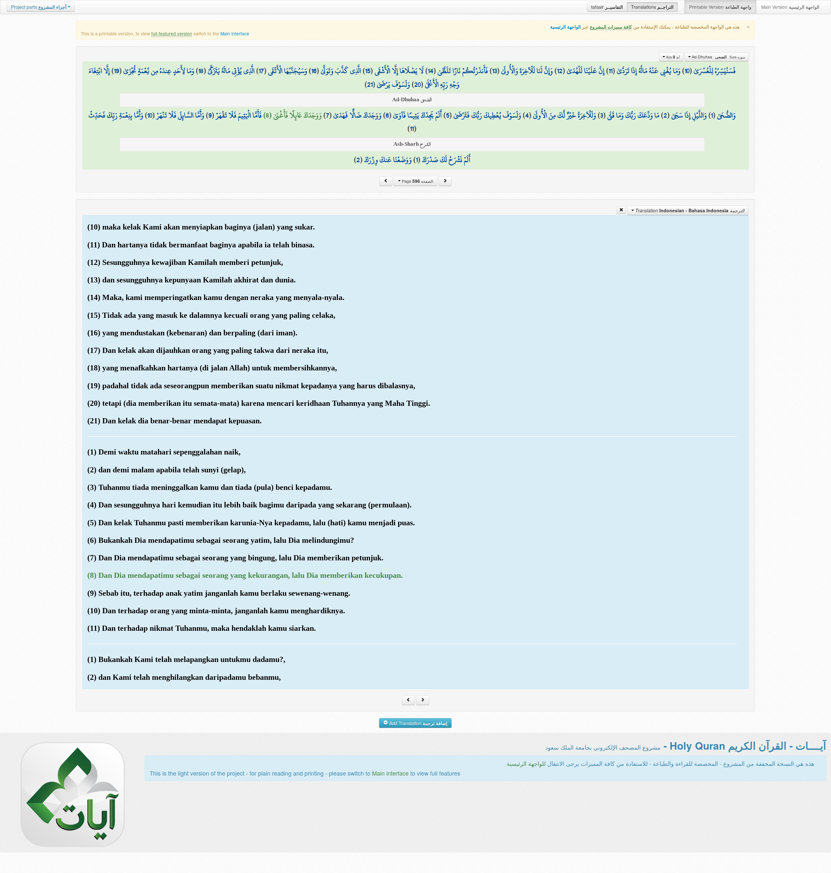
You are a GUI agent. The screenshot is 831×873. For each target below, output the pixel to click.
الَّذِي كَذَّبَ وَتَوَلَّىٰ (341, 71)
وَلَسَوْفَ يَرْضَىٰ (393, 84)
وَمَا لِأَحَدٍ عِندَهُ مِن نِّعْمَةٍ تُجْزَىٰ (158, 71)
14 (430, 71)
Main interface (234, 33)
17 (261, 71)
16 (313, 71)
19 (116, 71)
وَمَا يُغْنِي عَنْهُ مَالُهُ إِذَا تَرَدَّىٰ (648, 71)
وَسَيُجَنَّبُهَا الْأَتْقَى (287, 71)
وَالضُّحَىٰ (726, 115)
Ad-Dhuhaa (718, 57)
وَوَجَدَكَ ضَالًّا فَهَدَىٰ (357, 115)
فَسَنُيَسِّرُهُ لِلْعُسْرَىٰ (715, 71)
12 (560, 71)
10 (687, 71)
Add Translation (417, 723)
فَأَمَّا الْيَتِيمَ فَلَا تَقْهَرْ (239, 115)
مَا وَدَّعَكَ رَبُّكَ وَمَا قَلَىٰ (633, 115)
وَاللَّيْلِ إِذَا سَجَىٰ (689, 115)
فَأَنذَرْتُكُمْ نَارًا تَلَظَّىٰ (463, 71)
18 (201, 71)
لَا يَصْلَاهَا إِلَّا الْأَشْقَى (399, 71)
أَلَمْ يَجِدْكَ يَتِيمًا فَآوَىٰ (417, 115)
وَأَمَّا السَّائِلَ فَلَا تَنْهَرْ (180, 115)
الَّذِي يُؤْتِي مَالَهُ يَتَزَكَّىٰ (231, 71)
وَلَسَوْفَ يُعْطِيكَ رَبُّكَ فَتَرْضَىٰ (487, 115)
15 (367, 71)
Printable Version (720, 7)
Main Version (790, 7)
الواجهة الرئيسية (565, 27)
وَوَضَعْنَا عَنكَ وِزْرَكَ (388, 160)
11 (611, 71)
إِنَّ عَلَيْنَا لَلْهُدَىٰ (585, 71)
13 (494, 71)
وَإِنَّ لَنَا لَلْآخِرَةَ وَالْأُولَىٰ (527, 71)
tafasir (607, 7)
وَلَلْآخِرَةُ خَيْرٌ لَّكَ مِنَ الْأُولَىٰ (564, 115)
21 (370, 84)
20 (417, 84)
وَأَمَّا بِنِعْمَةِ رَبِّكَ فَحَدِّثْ (116, 115)
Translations (652, 7)
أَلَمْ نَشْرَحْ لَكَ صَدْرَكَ (446, 160)
